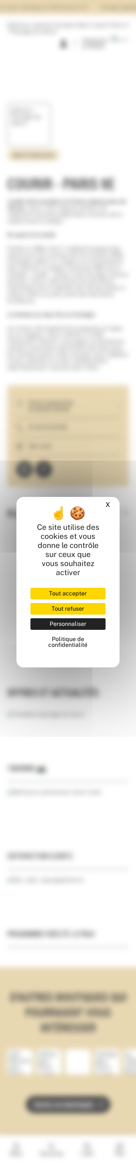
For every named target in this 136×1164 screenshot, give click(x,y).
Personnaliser (68, 623)
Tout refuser (67, 608)
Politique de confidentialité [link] (67, 642)
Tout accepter (68, 593)
